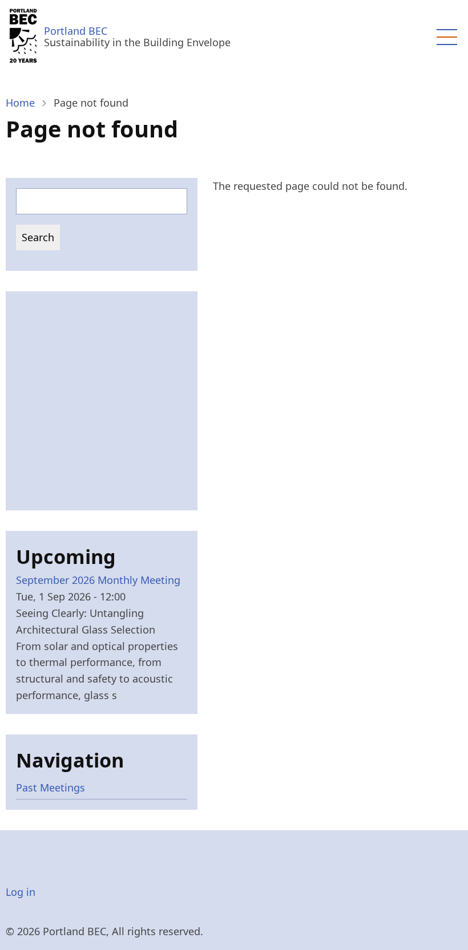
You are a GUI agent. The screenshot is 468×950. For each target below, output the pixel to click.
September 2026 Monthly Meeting (98, 580)
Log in (20, 892)
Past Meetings (50, 787)
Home (20, 102)
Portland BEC (75, 31)
